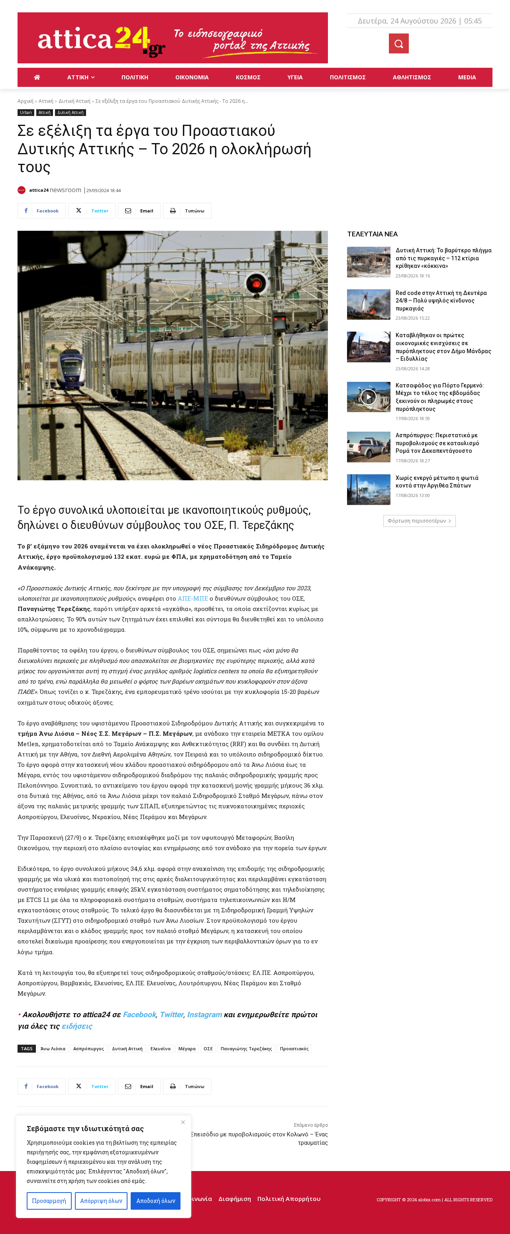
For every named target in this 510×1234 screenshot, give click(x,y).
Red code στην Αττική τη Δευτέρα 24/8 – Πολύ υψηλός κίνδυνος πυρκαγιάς (441, 301)
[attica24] (23, 190)
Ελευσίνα (161, 1048)
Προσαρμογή (49, 1201)
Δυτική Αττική (74, 101)
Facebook (139, 1014)
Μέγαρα (187, 1048)
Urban (26, 112)
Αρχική (25, 101)
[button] (399, 43)
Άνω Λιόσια (53, 1048)
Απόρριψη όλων (101, 1201)
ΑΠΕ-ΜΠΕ (193, 598)
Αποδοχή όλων (155, 1201)
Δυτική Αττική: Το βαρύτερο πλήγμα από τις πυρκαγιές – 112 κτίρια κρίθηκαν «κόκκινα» (444, 258)
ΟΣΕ (208, 1048)
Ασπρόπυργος (88, 1048)
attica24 (38, 190)
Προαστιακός (294, 1048)
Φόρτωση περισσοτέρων (417, 520)
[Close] (183, 1122)
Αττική (46, 101)
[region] (103, 1166)
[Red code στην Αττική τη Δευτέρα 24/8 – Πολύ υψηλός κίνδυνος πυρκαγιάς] (369, 304)
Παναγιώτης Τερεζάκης (246, 1048)
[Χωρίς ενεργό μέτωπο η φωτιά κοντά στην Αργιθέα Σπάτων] (369, 489)
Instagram (204, 1014)
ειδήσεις (76, 1026)
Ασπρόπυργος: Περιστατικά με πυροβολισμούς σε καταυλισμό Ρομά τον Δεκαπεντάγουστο (437, 443)
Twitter (171, 1014)
